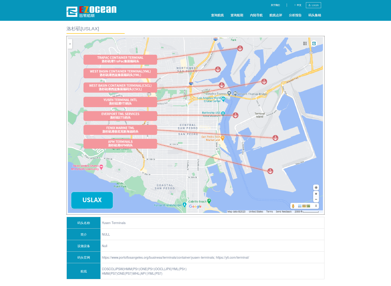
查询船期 (237, 15)
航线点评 (275, 15)
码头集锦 (314, 15)
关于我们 (275, 5)
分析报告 (295, 15)
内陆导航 (256, 15)
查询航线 (217, 15)
